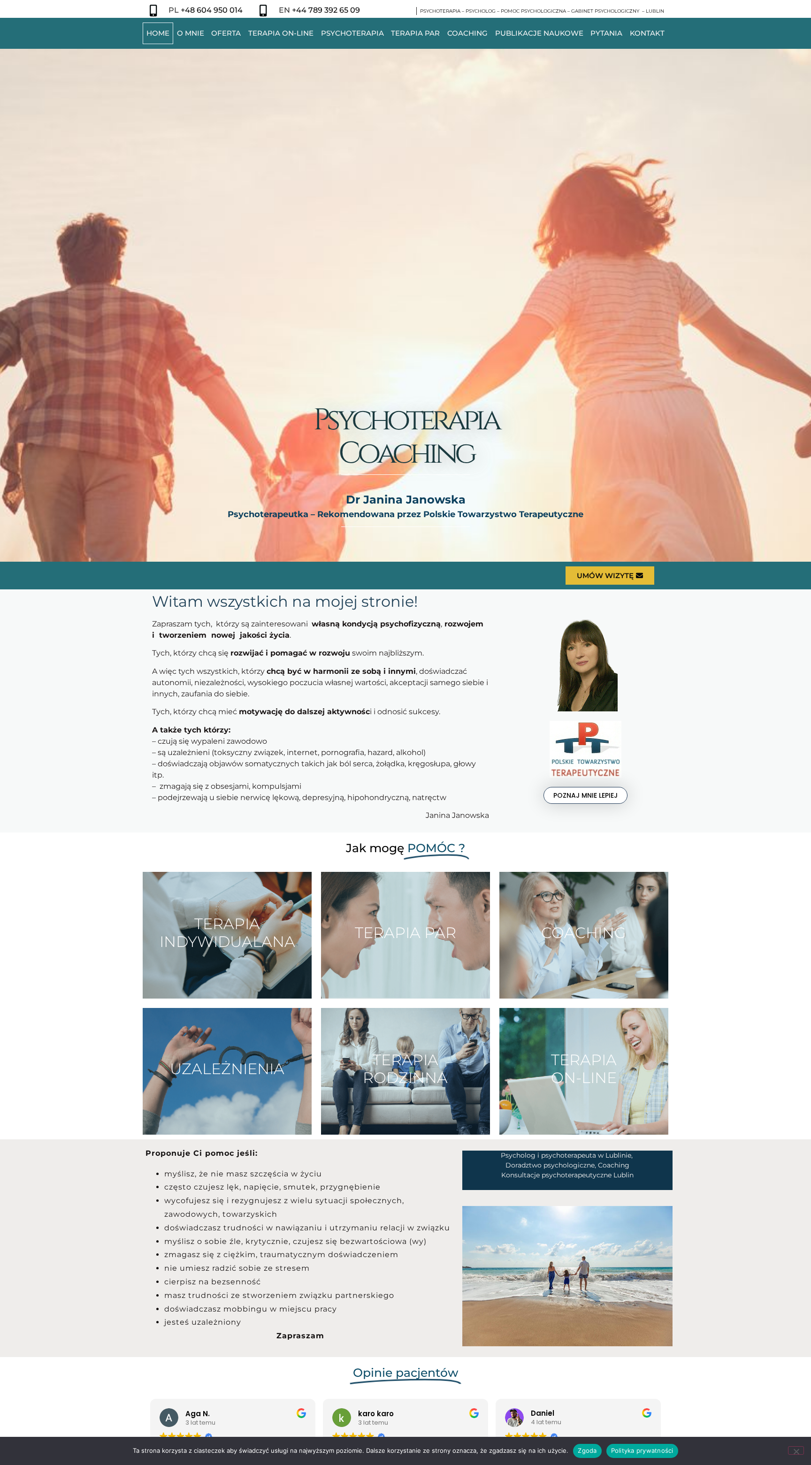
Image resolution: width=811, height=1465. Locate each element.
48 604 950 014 (214, 10)
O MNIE (190, 33)
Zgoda (587, 1450)
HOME (157, 33)
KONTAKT (647, 33)
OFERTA (226, 33)
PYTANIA (606, 33)
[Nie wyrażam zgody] (796, 1450)
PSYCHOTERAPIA (352, 33)
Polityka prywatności (642, 1450)
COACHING (467, 33)
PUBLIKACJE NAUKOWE (539, 33)
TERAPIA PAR (415, 33)
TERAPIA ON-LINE (281, 33)
